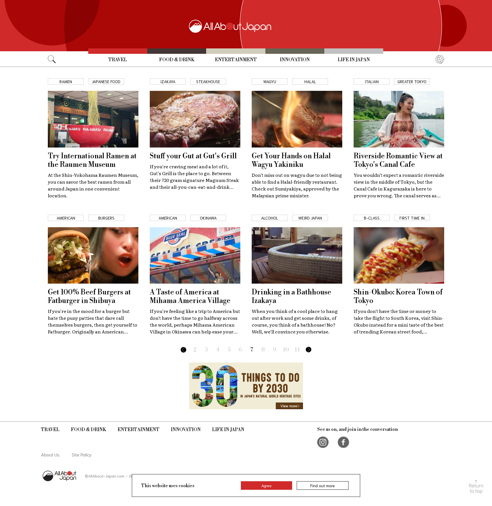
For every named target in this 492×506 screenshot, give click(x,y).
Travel (117, 60)
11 (297, 349)
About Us (50, 454)
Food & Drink (176, 60)
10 (286, 349)
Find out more (322, 485)
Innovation (295, 60)
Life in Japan (354, 60)
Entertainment (236, 60)
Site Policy (82, 454)
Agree (266, 485)
